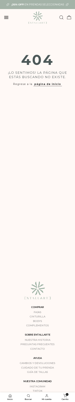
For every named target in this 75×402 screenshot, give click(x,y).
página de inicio (47, 84)
